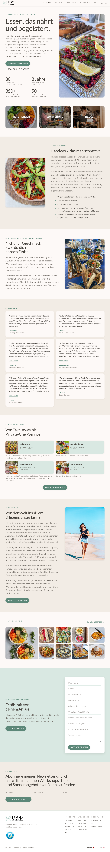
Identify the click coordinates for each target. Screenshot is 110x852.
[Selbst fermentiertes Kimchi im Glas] (97, 635)
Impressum (96, 820)
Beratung (85, 3)
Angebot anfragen (18, 63)
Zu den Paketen (16, 728)
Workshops (72, 3)
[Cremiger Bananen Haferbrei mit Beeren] (46, 635)
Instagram (82, 823)
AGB (93, 823)
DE (102, 3)
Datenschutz (96, 826)
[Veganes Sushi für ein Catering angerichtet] (63, 651)
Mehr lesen (13, 361)
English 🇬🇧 (100, 847)
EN (106, 3)
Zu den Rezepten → (96, 622)
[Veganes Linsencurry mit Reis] (46, 651)
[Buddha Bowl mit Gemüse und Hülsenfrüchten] (21, 643)
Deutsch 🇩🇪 (90, 847)
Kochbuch (59, 3)
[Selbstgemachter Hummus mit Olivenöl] (80, 635)
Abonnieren (18, 799)
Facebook (82, 826)
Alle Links (82, 820)
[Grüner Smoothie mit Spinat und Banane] (63, 635)
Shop (94, 3)
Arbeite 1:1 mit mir (17, 600)
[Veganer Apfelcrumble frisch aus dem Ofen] (97, 651)
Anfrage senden (79, 747)
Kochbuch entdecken (19, 69)
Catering (47, 3)
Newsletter (82, 829)
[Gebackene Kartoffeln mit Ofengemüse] (80, 651)
